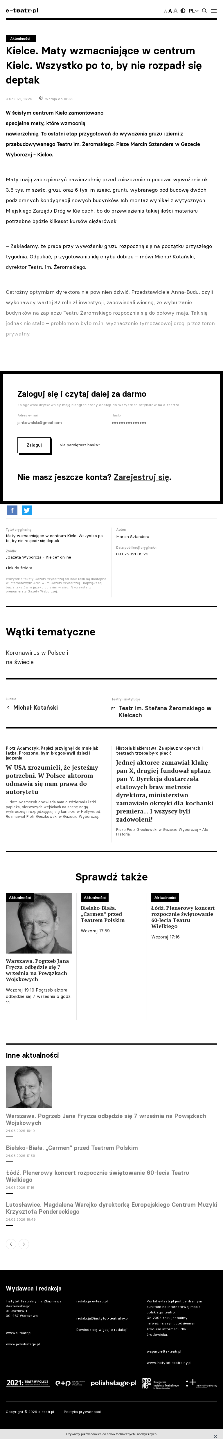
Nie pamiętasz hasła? (80, 444)
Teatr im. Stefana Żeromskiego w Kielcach (165, 712)
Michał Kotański (35, 707)
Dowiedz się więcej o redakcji (101, 1329)
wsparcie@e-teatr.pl (164, 1351)
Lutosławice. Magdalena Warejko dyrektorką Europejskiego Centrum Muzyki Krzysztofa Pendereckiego (111, 1208)
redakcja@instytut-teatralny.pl (102, 1318)
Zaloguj (34, 445)
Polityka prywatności (82, 1411)
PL (192, 11)
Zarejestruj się (141, 477)
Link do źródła (19, 567)
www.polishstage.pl (23, 1344)
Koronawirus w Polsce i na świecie (37, 657)
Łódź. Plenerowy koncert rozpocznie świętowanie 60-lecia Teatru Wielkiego (97, 1176)
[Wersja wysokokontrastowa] (183, 11)
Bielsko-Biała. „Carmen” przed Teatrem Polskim (72, 1147)
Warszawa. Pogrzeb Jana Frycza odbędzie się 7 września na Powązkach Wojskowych (106, 1119)
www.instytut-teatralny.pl (169, 1362)
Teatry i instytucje (126, 699)
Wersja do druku (59, 99)
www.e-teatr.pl (18, 1333)
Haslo (116, 415)
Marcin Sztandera (132, 536)
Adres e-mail (28, 415)
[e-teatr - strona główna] (22, 11)
